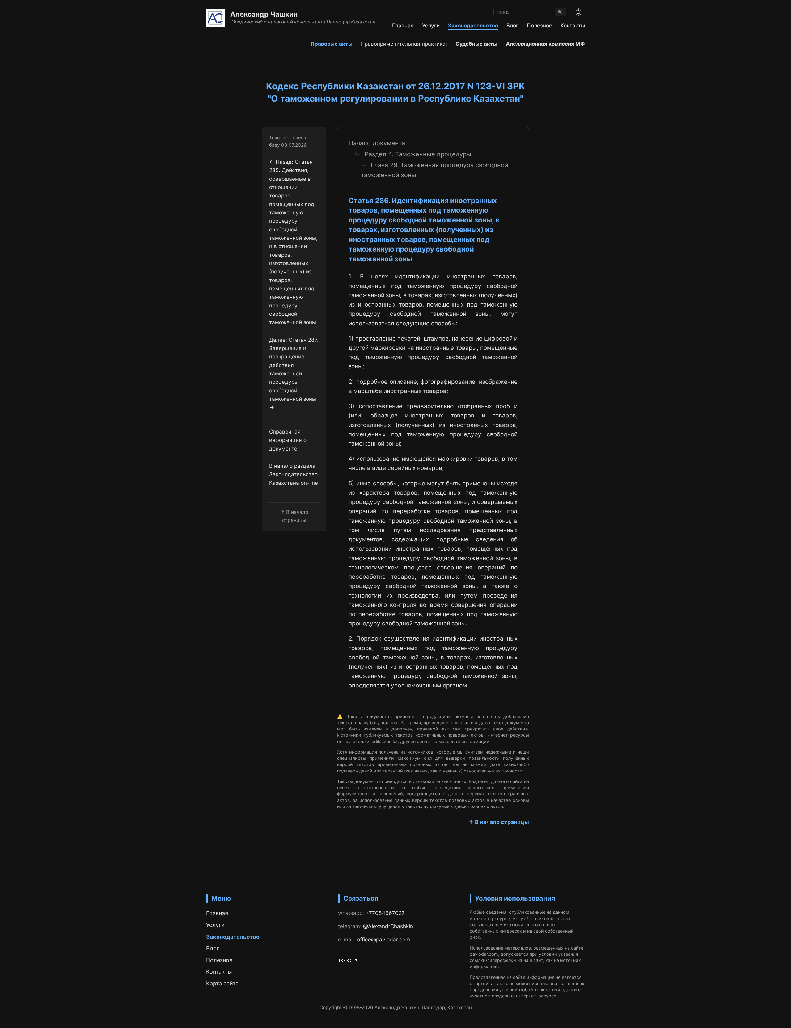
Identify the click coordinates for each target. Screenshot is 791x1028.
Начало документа (377, 143)
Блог (512, 25)
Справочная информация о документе (288, 440)
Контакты (572, 25)
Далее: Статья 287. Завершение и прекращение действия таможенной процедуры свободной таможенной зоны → (294, 373)
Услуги (431, 25)
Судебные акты (476, 43)
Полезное (539, 25)
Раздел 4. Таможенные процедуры (418, 154)
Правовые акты (332, 43)
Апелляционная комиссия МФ (545, 43)
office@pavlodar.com (383, 939)
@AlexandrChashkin (388, 926)
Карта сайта (222, 983)
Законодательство (473, 25)
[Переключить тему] (578, 12)
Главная (403, 25)
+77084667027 (385, 913)
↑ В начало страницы (498, 822)
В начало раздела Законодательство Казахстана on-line (293, 474)
